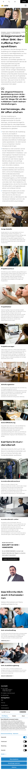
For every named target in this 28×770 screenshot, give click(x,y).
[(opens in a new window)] (26, 27)
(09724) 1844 (9, 1)
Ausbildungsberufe (15, 33)
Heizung (3, 702)
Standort (3, 1)
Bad (2, 700)
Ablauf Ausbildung (6, 676)
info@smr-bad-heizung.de (15, 1)
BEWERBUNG (26, 38)
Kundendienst (4, 705)
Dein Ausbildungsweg (10, 665)
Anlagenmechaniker (6, 34)
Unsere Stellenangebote (10, 559)
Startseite (3, 32)
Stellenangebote (5, 708)
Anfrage (24, 1)
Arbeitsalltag (5, 640)
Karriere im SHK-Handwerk (13, 32)
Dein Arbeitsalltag (8, 630)
